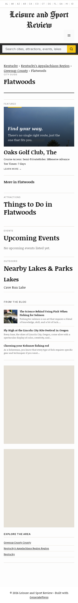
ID (72, 4)
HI (67, 4)
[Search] (71, 49)
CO (37, 4)
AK (12, 4)
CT (43, 4)
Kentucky (11, 65)
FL (55, 4)
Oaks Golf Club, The (30, 152)
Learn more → (13, 169)
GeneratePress (39, 597)
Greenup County (16, 70)
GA (61, 4)
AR (24, 4)
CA (30, 4)
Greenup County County (17, 542)
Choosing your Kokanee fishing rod (26, 346)
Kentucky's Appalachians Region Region (26, 548)
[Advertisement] (39, 405)
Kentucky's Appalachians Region (45, 65)
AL (6, 4)
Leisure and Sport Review (39, 19)
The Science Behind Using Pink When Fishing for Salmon (44, 313)
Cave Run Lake (15, 287)
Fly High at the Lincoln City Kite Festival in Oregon (36, 330)
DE (49, 4)
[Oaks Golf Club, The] (39, 126)
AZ (18, 4)
